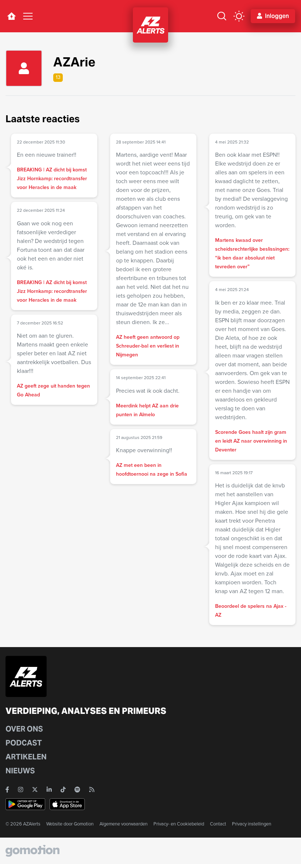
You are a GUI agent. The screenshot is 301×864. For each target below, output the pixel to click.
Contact (218, 823)
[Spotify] (77, 789)
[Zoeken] (221, 16)
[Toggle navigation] (28, 16)
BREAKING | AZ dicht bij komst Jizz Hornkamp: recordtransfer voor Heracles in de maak (52, 178)
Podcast (24, 743)
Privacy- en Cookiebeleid (178, 823)
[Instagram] (20, 789)
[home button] (11, 16)
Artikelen (26, 757)
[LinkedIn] (49, 789)
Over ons (24, 729)
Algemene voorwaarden (123, 823)
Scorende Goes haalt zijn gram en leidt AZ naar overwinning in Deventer (251, 441)
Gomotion (84, 823)
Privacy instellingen (251, 823)
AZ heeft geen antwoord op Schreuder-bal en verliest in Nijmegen (147, 346)
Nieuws (20, 771)
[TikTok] (63, 789)
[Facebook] (7, 789)
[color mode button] (239, 16)
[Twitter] (35, 789)
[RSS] (91, 789)
